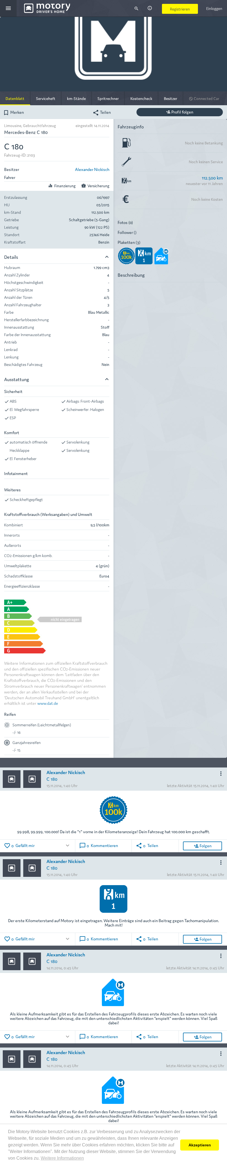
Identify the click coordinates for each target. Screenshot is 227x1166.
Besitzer (170, 98)
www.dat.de (47, 703)
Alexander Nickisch (92, 169)
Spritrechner (108, 98)
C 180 (52, 779)
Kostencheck (141, 98)
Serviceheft (45, 98)
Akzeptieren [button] (200, 1145)
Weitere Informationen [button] (62, 1158)
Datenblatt (15, 98)
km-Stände (76, 98)
